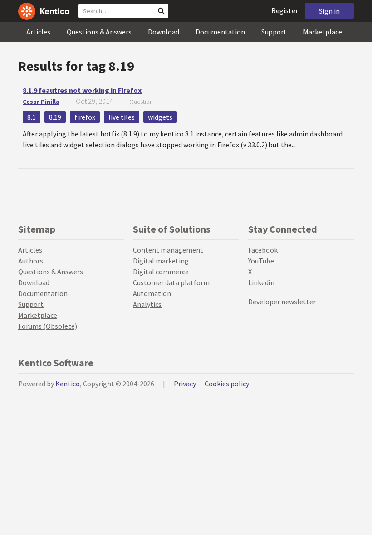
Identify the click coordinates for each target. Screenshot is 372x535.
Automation (152, 293)
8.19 (55, 117)
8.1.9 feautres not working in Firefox (82, 90)
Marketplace (322, 31)
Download (163, 31)
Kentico (67, 383)
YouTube (261, 260)
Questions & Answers (99, 31)
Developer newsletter (282, 301)
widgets (160, 117)
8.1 (31, 117)
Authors (30, 260)
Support (274, 31)
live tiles (121, 117)
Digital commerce (161, 271)
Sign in (329, 10)
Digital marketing (161, 260)
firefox (84, 117)
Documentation (220, 31)
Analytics (147, 304)
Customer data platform (171, 282)
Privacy (185, 383)
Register (284, 10)
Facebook (263, 249)
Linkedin (261, 282)
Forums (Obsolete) (47, 326)
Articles (38, 31)
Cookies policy (227, 383)
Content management (168, 249)
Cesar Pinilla (41, 101)
